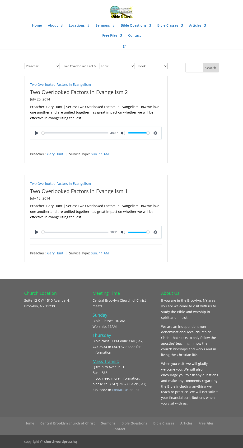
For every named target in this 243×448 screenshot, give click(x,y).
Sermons (103, 26)
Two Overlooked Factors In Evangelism (60, 84)
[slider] (75, 133)
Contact (134, 36)
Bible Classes (167, 26)
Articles (195, 26)
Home (37, 26)
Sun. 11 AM (100, 154)
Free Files (109, 36)
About (53, 26)
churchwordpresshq (60, 441)
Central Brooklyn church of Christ (67, 423)
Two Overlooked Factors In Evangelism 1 (79, 191)
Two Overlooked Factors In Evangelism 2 (79, 91)
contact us (121, 389)
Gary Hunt (55, 154)
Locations (77, 26)
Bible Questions (133, 26)
